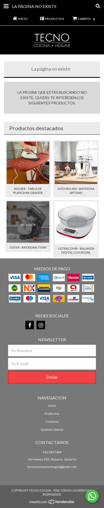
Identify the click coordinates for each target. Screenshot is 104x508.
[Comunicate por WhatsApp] (92, 496)
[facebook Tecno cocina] (29, 325)
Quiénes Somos (52, 430)
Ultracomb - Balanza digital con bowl (76, 250)
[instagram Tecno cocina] (41, 325)
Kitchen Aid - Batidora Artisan (76, 191)
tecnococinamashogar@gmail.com (52, 467)
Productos (52, 414)
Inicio (52, 406)
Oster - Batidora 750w (28, 247)
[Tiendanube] (52, 503)
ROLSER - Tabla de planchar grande (28, 191)
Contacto (52, 422)
